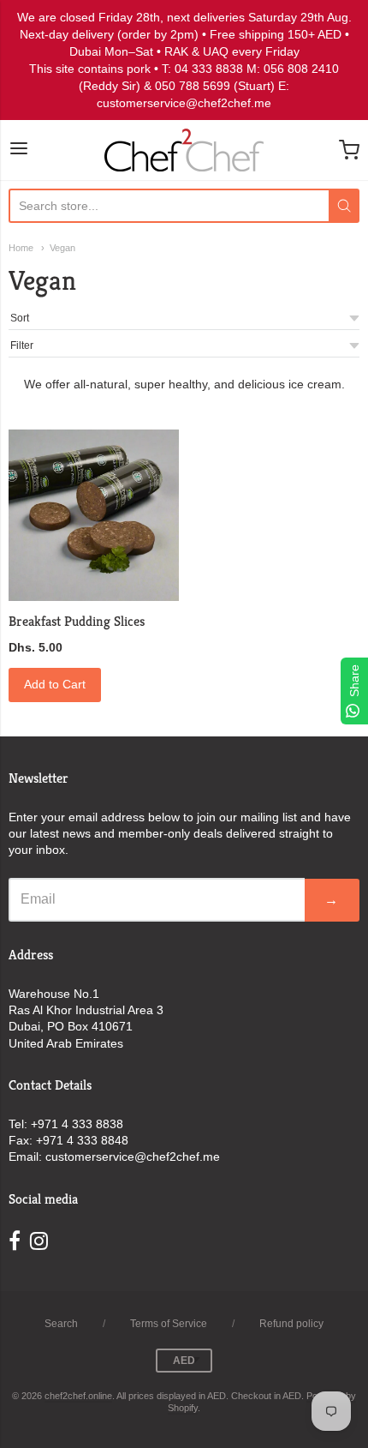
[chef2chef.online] (184, 150)
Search (61, 1324)
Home (21, 248)
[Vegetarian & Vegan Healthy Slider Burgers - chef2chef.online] (94, 515)
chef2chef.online (78, 1396)
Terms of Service (168, 1324)
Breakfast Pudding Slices (77, 621)
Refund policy (291, 1324)
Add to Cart (55, 684)
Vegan (62, 248)
